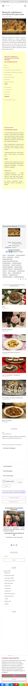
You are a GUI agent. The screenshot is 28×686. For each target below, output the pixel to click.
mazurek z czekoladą (16, 265)
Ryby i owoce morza (8, 593)
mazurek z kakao (18, 267)
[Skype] (16, 251)
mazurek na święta (6, 263)
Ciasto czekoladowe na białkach (11, 375)
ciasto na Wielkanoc (20, 255)
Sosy (5, 598)
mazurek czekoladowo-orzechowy (10, 261)
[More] (21, 251)
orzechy (4, 271)
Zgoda (14, 675)
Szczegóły (14, 683)
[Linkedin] (9, 251)
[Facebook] (6, 251)
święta (9, 273)
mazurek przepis (6, 265)
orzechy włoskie (12, 271)
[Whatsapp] (13, 251)
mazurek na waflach (17, 263)
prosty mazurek (21, 271)
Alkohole (6, 573)
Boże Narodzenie (8, 575)
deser (4, 257)
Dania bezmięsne (8, 580)
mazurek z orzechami (7, 269)
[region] (14, 671)
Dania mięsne (7, 583)
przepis (4, 273)
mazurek (17, 257)
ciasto (4, 255)
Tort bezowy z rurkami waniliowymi (12, 397)
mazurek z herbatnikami (8, 267)
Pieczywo (6, 585)
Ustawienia (14, 679)
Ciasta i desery (7, 578)
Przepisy (5, 571)
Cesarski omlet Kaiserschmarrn (11, 352)
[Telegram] (15, 251)
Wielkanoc (6, 601)
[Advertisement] (14, 114)
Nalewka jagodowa (7, 329)
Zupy (5, 603)
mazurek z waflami (18, 269)
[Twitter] (8, 251)
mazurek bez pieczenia (7, 259)
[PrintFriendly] (20, 251)
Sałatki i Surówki (8, 596)
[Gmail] (18, 251)
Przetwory (6, 591)
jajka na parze (10, 257)
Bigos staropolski (7, 420)
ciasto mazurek (11, 255)
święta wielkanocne (17, 273)
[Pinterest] (11, 251)
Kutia (3, 307)
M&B (10, 16)
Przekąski (6, 588)
